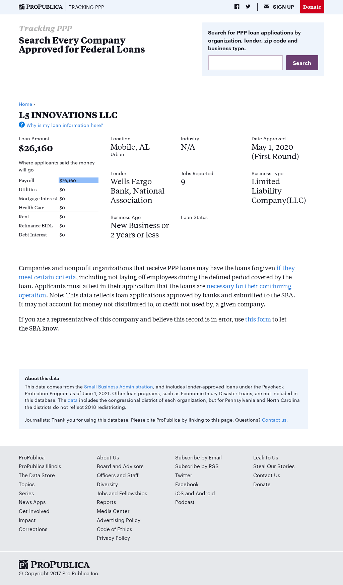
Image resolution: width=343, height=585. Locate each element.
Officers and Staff (118, 475)
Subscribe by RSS (197, 465)
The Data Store (37, 475)
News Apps (32, 501)
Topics (27, 484)
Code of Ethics (114, 528)
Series (26, 493)
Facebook (187, 484)
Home (25, 103)
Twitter (183, 475)
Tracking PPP (86, 6)
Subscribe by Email (198, 457)
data (73, 399)
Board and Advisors (120, 465)
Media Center (113, 510)
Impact (27, 519)
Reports (106, 501)
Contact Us (266, 475)
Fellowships (133, 493)
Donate (312, 6)
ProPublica (32, 457)
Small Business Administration (118, 386)
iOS (179, 493)
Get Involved (34, 510)
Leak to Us (265, 457)
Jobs (102, 493)
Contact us (274, 419)
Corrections (33, 528)
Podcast (185, 501)
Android (205, 493)
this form (258, 318)
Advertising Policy (118, 519)
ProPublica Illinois (40, 465)
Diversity (107, 484)
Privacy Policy (113, 537)
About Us (108, 457)
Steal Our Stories (273, 465)
